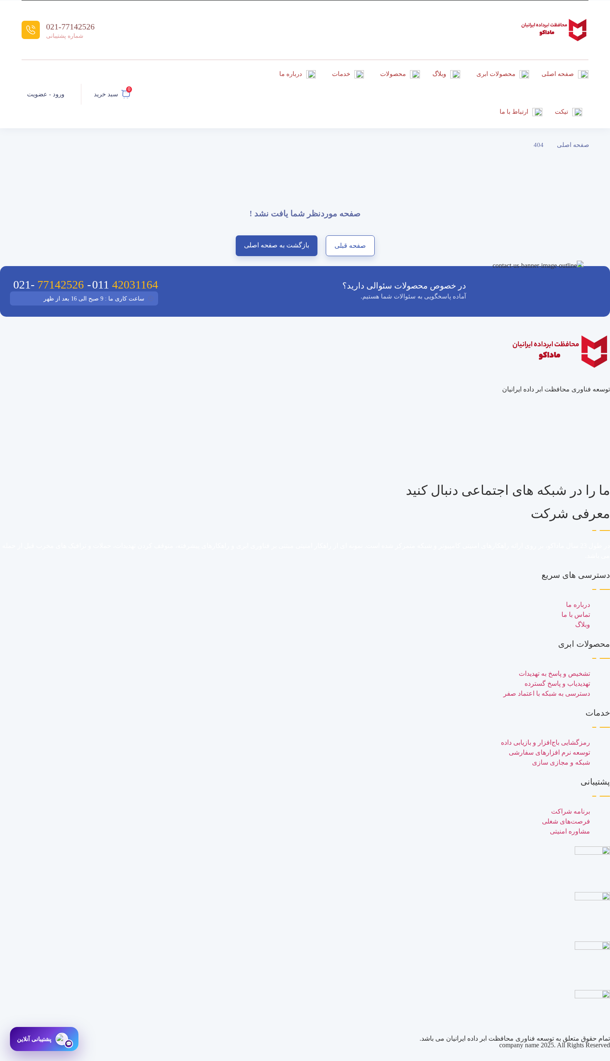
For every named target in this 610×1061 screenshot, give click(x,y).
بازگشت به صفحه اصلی (276, 245)
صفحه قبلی (350, 245)
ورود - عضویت (45, 94)
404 (539, 145)
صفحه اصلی (573, 145)
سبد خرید (106, 94)
